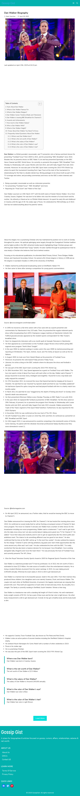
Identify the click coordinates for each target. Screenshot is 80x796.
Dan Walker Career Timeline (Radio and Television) (24, 115)
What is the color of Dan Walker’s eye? (24, 144)
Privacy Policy (7, 774)
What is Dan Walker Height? (16, 128)
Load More (40, 718)
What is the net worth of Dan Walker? (24, 139)
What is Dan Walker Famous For (18, 110)
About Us (6, 752)
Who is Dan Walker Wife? (16, 126)
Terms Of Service (9, 771)
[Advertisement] (40, 83)
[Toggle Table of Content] (39, 104)
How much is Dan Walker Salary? (18, 123)
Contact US (6, 759)
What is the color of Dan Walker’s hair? (24, 147)
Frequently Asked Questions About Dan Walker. (24, 134)
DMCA (4, 756)
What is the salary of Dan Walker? (23, 142)
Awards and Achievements (16, 120)
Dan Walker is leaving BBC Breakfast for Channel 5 (24, 118)
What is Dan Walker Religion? (17, 112)
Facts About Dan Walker (15, 107)
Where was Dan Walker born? (21, 136)
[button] (77, 3)
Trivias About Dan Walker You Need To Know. (23, 131)
